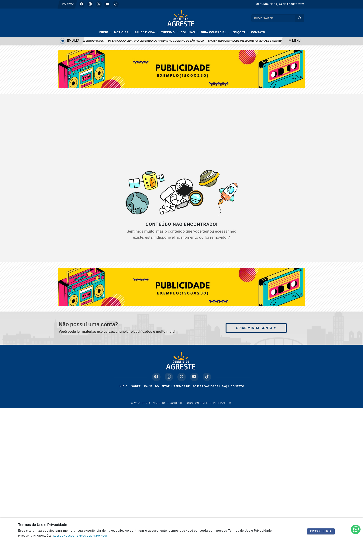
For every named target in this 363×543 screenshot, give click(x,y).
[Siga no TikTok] (116, 4)
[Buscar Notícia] (299, 18)
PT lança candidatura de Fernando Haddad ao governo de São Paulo (151, 40)
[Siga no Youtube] (107, 4)
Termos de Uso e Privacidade (196, 386)
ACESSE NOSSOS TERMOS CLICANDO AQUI (80, 535)
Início (105, 32)
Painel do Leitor (157, 386)
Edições (240, 32)
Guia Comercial (215, 32)
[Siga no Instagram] (90, 4)
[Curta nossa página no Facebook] (156, 377)
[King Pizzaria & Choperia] (181, 286)
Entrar (69, 4)
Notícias (123, 32)
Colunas (189, 32)
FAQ (224, 386)
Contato (258, 32)
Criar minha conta (254, 328)
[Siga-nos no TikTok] (207, 377)
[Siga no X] (99, 4)
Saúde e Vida (146, 32)
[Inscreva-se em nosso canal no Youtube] (194, 377)
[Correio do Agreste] (181, 18)
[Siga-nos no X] (181, 377)
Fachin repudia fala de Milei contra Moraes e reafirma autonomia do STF (254, 40)
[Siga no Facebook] (82, 4)
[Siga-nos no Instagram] (169, 377)
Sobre (136, 386)
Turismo (169, 32)
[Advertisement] (181, 127)
